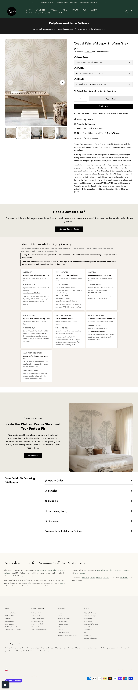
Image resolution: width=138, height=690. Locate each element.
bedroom (92, 577)
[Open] (5, 684)
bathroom (99, 577)
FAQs (59, 627)
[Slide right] (62, 82)
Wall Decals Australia (11, 627)
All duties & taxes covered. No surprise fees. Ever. (95, 91)
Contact (60, 613)
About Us (60, 630)
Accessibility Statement (90, 638)
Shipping (88, 51)
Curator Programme (63, 632)
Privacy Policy (88, 618)
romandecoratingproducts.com (66, 301)
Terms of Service (88, 627)
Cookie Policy (88, 630)
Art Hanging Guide (37, 621)
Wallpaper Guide (36, 613)
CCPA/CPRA (87, 635)
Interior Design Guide (37, 618)
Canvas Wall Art (10, 621)
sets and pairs (124, 577)
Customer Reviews (63, 624)
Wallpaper (8, 618)
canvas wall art (52, 570)
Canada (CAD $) (14, 670)
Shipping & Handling (90, 613)
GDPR (85, 632)
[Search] (126, 11)
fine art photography (80, 573)
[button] (32, 2)
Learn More (33, 455)
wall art (39, 570)
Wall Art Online (10, 616)
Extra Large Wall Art (11, 624)
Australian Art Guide (37, 624)
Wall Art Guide (35, 616)
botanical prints (110, 570)
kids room (106, 577)
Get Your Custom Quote (69, 229)
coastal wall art (100, 570)
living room (85, 577)
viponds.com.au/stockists (31, 293)
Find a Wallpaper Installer (38, 630)
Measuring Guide (85, 119)
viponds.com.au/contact (38, 333)
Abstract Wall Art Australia (13, 630)
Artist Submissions (63, 621)
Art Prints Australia (10, 613)
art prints (44, 570)
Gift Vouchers (88, 621)
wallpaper (60, 583)
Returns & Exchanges (90, 616)
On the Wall (35, 627)
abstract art (118, 570)
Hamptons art (127, 570)
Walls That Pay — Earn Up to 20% (67, 635)
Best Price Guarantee (64, 618)
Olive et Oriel (17, 676)
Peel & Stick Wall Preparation (90, 128)
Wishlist (60, 616)
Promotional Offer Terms (91, 624)
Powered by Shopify (31, 676)
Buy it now (103, 106)
